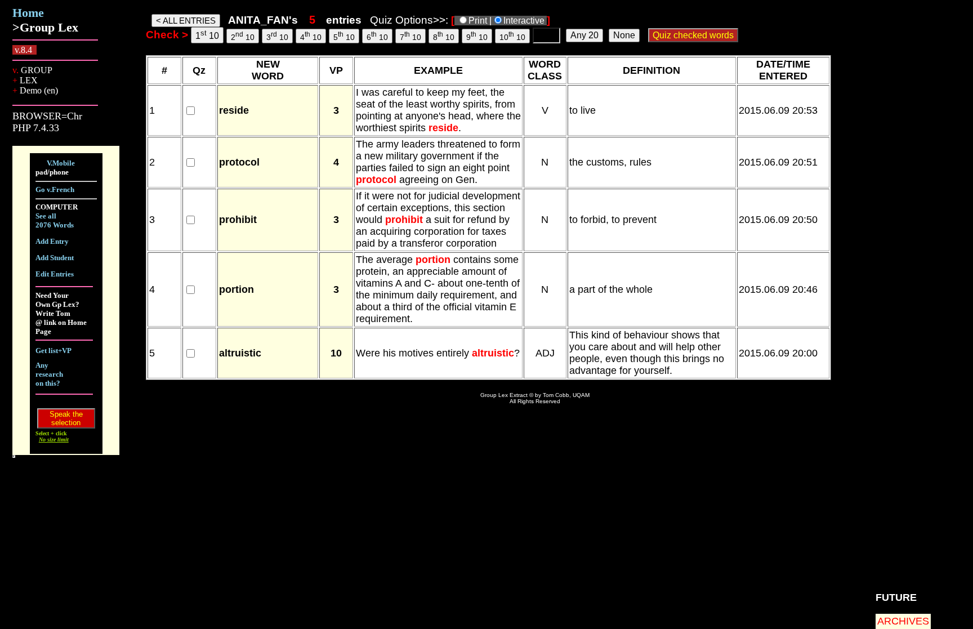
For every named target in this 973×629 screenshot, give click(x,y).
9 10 (477, 36)
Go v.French (54, 189)
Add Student (54, 257)
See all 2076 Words (54, 220)
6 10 (377, 36)
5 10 (344, 36)
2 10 (243, 36)
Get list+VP (53, 350)
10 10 (512, 36)
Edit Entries (54, 274)
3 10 (277, 36)
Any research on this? (49, 374)
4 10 (311, 36)
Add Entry (52, 241)
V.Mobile (61, 163)
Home (28, 13)
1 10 (207, 35)
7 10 (410, 36)
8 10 (443, 36)
